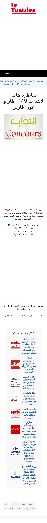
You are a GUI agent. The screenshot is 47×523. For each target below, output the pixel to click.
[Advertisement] (23, 43)
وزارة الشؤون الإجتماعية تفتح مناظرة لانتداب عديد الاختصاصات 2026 (29, 399)
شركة (30, 504)
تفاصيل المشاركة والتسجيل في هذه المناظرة (23, 315)
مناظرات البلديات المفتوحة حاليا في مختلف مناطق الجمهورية (28, 413)
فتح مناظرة (9, 509)
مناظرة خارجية (30, 509)
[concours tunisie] (23, 8)
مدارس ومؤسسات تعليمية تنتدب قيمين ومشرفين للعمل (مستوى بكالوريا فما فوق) (29, 429)
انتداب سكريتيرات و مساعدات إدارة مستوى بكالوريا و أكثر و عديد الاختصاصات (29, 364)
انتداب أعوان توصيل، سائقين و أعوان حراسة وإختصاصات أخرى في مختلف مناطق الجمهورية (29, 345)
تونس (23, 504)
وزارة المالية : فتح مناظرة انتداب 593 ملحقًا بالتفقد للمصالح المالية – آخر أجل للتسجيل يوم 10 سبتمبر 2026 (29, 475)
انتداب (15, 504)
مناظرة (18, 509)
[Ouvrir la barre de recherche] (43, 73)
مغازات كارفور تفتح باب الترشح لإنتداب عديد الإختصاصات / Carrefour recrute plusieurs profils (29, 451)
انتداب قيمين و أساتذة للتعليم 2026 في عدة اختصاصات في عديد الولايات (29, 382)
